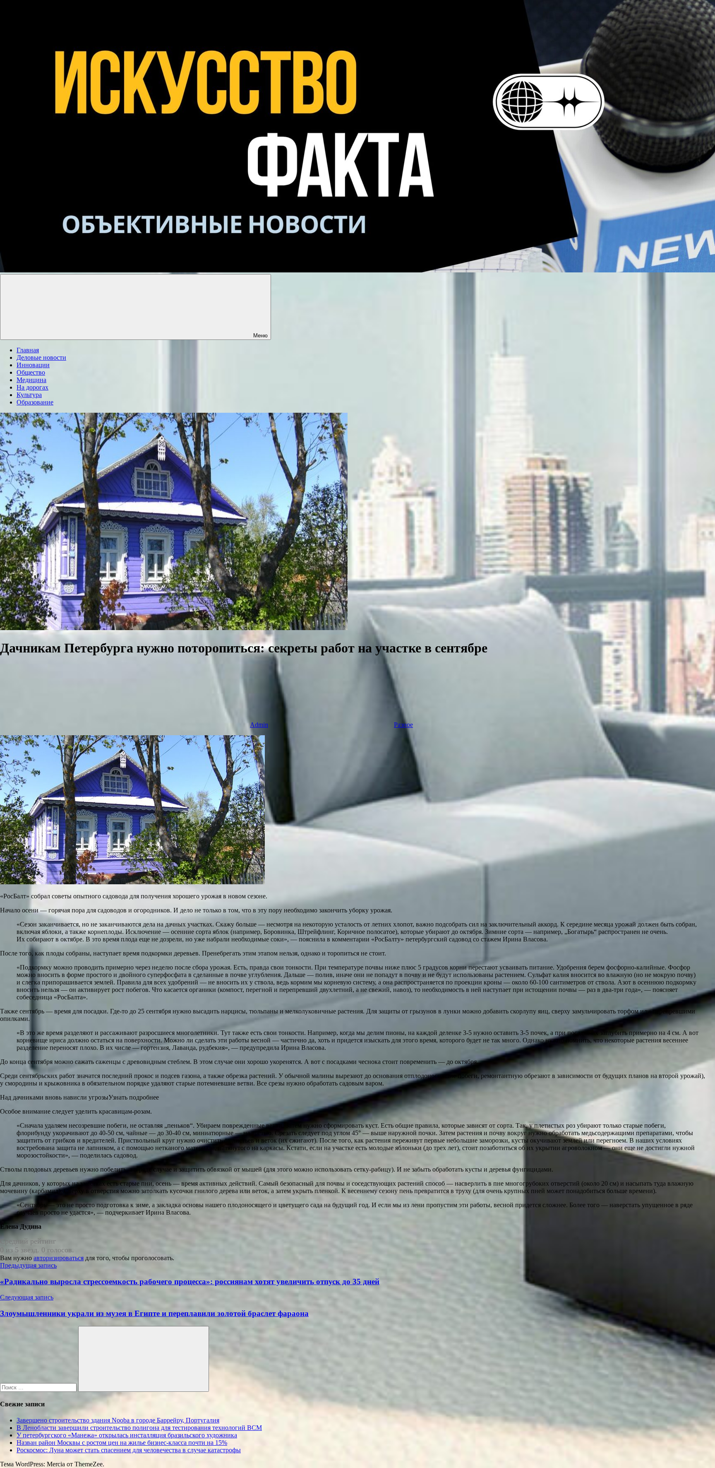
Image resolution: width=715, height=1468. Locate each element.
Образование (35, 402)
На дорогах (32, 387)
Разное (403, 724)
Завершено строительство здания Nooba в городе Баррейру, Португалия (118, 1420)
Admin (259, 724)
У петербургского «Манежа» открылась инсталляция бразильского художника (127, 1435)
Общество (31, 372)
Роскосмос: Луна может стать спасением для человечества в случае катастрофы (129, 1450)
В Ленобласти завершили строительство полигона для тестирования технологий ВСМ (139, 1427)
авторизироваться (59, 1257)
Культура (29, 394)
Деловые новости (41, 357)
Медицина (31, 379)
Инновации (33, 364)
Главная (28, 350)
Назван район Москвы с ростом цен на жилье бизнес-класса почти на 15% (122, 1442)
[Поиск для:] (39, 1387)
